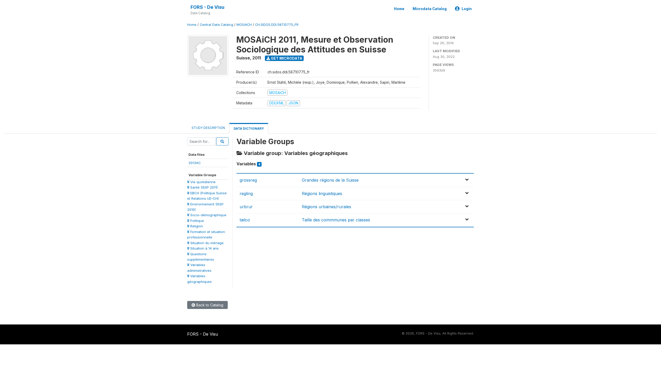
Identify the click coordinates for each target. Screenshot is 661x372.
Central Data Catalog (216, 25)
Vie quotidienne (202, 182)
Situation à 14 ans (204, 248)
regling (246, 193)
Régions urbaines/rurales (326, 206)
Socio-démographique (207, 215)
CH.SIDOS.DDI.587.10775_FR (276, 25)
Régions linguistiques (322, 193)
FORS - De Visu (207, 7)
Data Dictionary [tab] (249, 128)
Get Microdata (286, 58)
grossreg (248, 180)
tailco (245, 219)
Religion (196, 226)
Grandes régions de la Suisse (330, 180)
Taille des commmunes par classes (336, 219)
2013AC (194, 163)
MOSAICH (244, 25)
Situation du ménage (206, 243)
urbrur (246, 206)
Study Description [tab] (208, 128)
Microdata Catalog (430, 9)
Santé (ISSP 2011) (203, 187)
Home (399, 9)
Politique (196, 221)
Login (467, 9)
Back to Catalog (209, 305)
